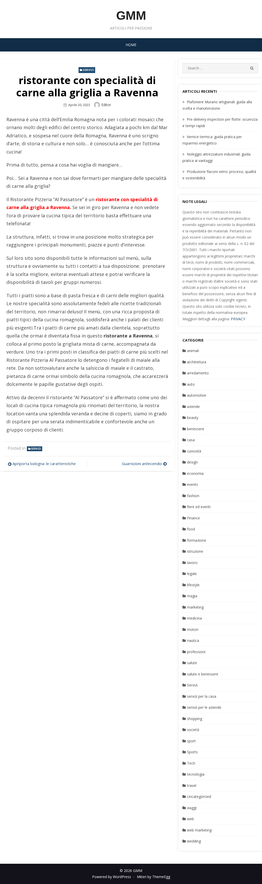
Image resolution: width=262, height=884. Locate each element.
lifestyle (193, 584)
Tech (191, 763)
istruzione (195, 551)
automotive (196, 395)
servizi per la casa (201, 696)
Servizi (88, 70)
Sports (192, 751)
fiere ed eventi (199, 506)
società (193, 729)
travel (191, 785)
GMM (131, 15)
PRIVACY (238, 318)
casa (191, 439)
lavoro (192, 562)
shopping (194, 718)
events (192, 484)
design (192, 462)
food (191, 529)
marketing (195, 607)
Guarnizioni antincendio (142, 463)
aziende (193, 406)
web (190, 818)
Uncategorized (199, 796)
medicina (194, 618)
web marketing (199, 830)
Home (131, 44)
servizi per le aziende (204, 707)
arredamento (198, 373)
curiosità (194, 451)
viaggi (191, 807)
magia (192, 595)
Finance (193, 518)
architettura (196, 361)
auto (191, 384)
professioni (196, 651)
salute (192, 662)
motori (192, 629)
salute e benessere (202, 674)
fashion (193, 495)
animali (193, 350)
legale (192, 573)
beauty (192, 417)
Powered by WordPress (111, 876)
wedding (194, 841)
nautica (193, 640)
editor (106, 104)
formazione (196, 540)
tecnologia (195, 774)
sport (191, 740)
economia (195, 473)
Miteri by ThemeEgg (153, 876)
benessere (195, 428)
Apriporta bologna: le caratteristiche (44, 463)
